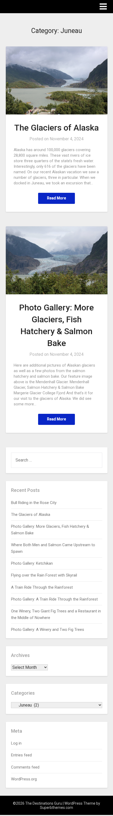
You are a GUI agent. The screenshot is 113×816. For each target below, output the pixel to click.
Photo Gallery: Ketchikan (32, 563)
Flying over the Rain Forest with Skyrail (44, 575)
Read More (56, 198)
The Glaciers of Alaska (56, 128)
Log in (16, 743)
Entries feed (21, 755)
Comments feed (25, 767)
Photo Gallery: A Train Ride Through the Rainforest (54, 599)
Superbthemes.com (56, 807)
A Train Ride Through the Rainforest (42, 587)
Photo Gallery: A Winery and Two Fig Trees (47, 629)
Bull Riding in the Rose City (33, 502)
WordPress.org (24, 779)
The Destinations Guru (35, 6)
